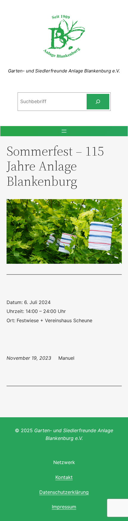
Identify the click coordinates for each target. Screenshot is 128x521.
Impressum (64, 507)
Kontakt (64, 477)
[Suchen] (98, 101)
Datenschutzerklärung (64, 492)
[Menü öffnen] (64, 131)
